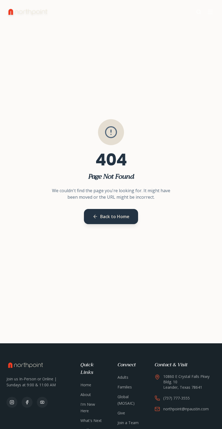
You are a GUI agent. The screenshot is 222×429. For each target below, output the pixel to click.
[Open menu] (210, 11)
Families (124, 387)
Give (121, 412)
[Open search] (199, 12)
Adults (122, 377)
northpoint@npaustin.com (186, 408)
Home (85, 384)
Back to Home (114, 217)
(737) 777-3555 (176, 398)
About (85, 394)
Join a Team (128, 422)
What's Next (91, 420)
